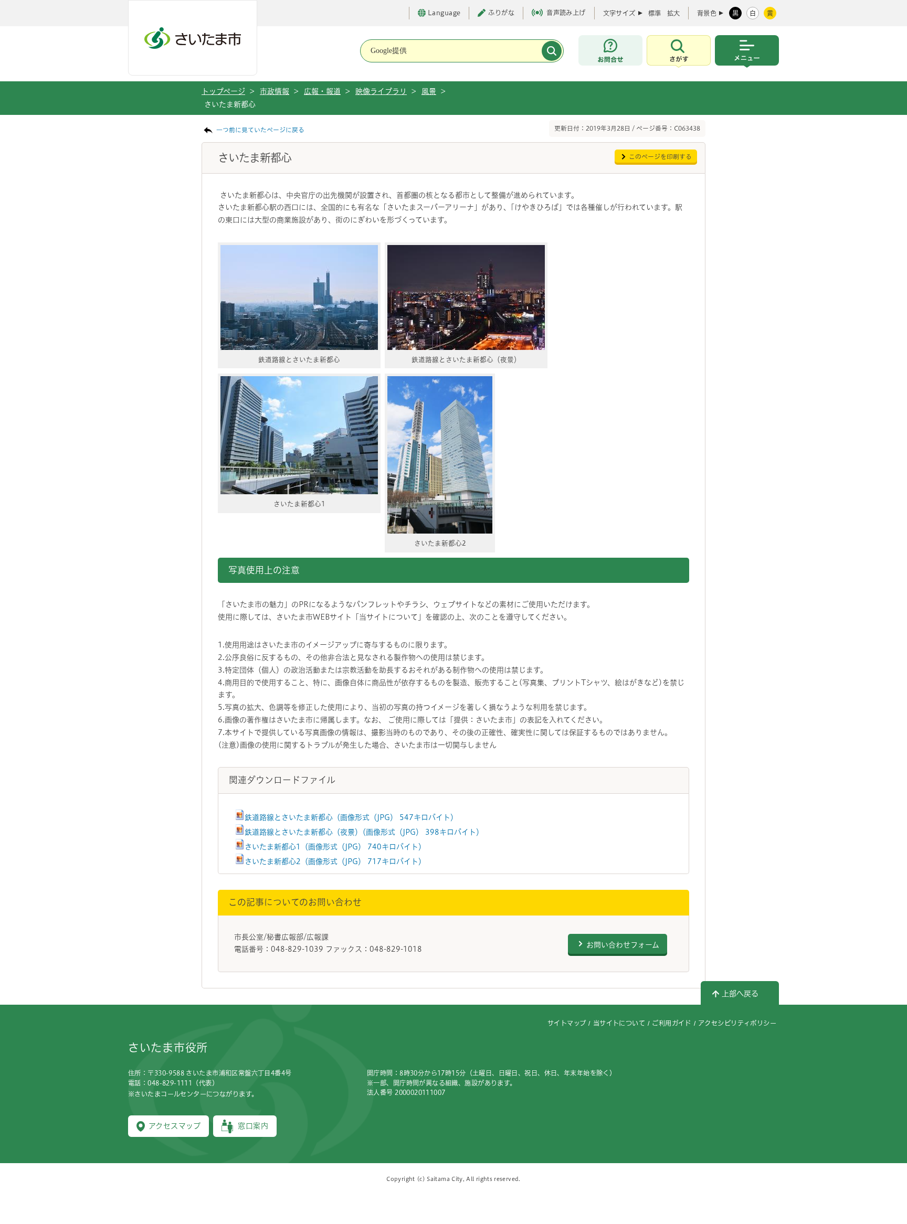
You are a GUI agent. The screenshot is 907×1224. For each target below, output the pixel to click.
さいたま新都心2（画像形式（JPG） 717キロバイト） (335, 861)
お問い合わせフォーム (622, 945)
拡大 (673, 13)
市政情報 (274, 91)
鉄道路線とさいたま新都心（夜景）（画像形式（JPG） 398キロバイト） (364, 832)
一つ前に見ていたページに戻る (260, 130)
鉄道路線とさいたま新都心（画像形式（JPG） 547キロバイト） (351, 817)
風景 (428, 91)
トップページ (223, 91)
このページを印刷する (660, 156)
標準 (654, 13)
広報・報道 (322, 91)
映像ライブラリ (381, 91)
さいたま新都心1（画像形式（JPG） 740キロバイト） (335, 846)
